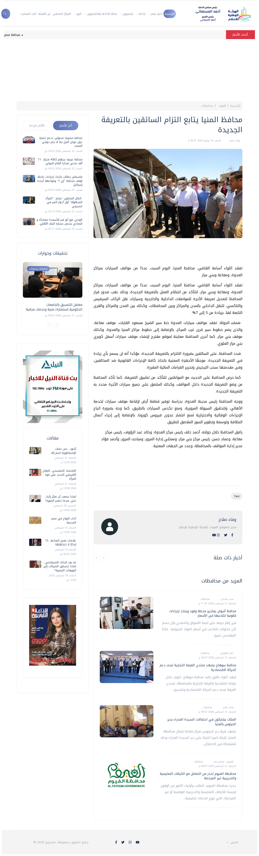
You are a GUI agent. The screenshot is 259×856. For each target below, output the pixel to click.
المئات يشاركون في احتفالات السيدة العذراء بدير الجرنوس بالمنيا (201, 721)
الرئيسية (170, 14)
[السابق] (96, 558)
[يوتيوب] (214, 535)
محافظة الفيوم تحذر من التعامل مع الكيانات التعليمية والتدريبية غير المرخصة (198, 776)
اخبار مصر (156, 14)
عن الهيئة (44, 14)
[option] (52, 290)
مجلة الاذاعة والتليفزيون (102, 14)
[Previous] (49, 325)
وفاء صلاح (234, 140)
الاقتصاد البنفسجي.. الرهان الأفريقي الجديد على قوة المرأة (59, 474)
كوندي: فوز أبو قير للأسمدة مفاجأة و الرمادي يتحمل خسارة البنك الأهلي (59, 222)
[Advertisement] (129, 70)
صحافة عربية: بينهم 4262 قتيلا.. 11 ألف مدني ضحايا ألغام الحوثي (60, 161)
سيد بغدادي (227, 599)
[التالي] (104, 558)
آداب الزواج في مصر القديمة (63, 520)
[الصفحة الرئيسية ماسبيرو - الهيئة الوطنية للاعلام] (218, 14)
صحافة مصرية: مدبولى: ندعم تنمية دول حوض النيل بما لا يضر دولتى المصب (60, 142)
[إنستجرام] (218, 535)
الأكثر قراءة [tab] (37, 125)
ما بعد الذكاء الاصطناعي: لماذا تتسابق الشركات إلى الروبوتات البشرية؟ (59, 566)
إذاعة (142, 14)
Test (236, 496)
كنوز (79, 14)
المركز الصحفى (62, 14)
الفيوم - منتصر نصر (223, 761)
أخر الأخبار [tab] (65, 125)
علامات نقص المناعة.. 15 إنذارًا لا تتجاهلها (60, 542)
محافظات (207, 106)
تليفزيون (128, 14)
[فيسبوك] (232, 535)
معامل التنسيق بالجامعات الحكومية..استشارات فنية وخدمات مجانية (54, 307)
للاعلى (234, 842)
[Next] (56, 325)
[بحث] (5, 14)
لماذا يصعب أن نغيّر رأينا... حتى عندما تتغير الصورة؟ (60, 498)
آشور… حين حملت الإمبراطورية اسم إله (63, 451)
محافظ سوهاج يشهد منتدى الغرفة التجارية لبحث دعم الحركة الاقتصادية (198, 667)
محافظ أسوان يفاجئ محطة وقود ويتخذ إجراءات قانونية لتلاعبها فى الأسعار (202, 613)
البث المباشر (28, 14)
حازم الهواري (226, 653)
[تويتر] (225, 535)
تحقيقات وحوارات (38, 268)
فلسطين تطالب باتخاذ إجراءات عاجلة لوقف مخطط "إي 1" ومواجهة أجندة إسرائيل (59, 181)
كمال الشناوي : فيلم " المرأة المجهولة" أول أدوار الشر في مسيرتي (64, 202)
